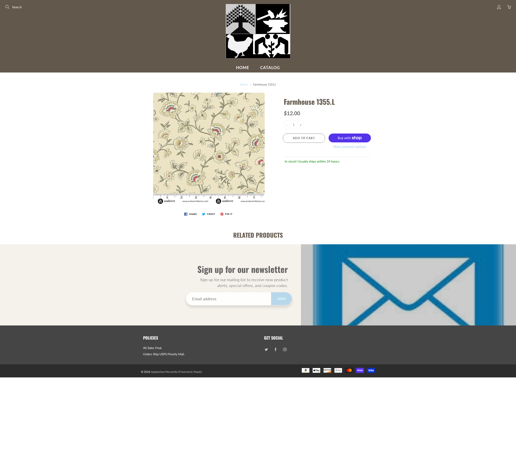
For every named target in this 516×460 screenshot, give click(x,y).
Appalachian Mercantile (164, 371)
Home (242, 67)
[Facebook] (275, 349)
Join (281, 298)
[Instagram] (284, 349)
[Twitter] (266, 349)
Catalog (270, 67)
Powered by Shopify (190, 371)
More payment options (349, 146)
